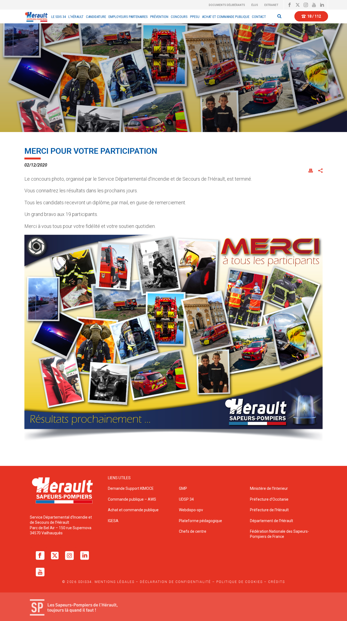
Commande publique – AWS (132, 499)
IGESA (113, 521)
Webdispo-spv (191, 510)
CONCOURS (179, 17)
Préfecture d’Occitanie (269, 499)
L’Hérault (75, 17)
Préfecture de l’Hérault (269, 510)
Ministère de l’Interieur (269, 488)
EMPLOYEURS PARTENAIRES (128, 17)
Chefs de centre (192, 531)
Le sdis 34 (58, 17)
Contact (259, 17)
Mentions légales (114, 582)
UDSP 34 (186, 499)
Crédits (276, 582)
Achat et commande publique (133, 510)
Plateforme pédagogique (200, 521)
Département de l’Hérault (271, 521)
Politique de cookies (239, 582)
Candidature (96, 17)
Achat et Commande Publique (225, 17)
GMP (183, 488)
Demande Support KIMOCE (131, 488)
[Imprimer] (311, 170)
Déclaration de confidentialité (175, 582)
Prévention (159, 17)
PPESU (195, 17)
